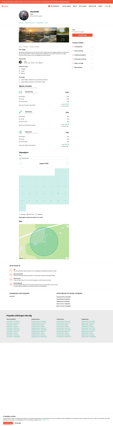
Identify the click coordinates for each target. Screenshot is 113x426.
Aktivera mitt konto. (65, 1)
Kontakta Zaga (82, 35)
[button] (82, 47)
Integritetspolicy (44, 420)
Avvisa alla (18, 423)
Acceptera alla (8, 423)
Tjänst (20, 155)
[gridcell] (58, 172)
